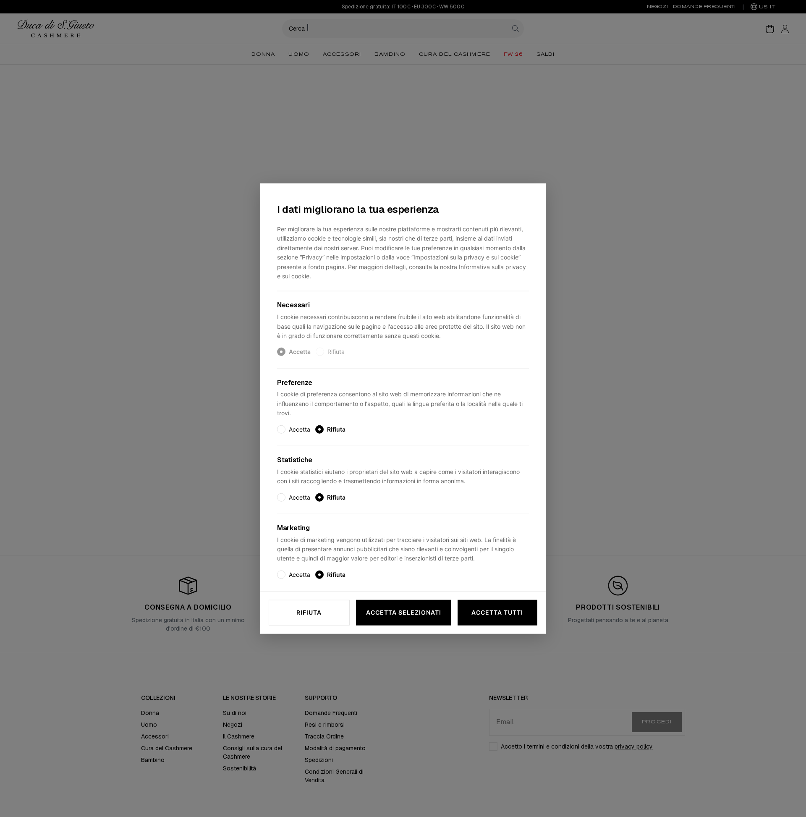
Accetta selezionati (403, 612)
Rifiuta (309, 612)
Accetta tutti (497, 612)
